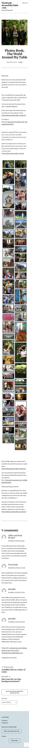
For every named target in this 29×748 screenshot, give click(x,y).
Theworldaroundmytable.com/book (13, 153)
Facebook (4, 720)
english (20, 62)
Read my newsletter (11, 731)
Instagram (5, 723)
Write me (14, 740)
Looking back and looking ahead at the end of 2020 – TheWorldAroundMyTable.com (14, 650)
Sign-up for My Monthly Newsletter (14, 692)
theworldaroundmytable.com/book (14, 115)
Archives (4, 698)
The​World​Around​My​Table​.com (10, 5)
